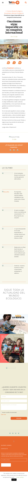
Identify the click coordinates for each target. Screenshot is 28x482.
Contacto (4, 448)
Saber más (3, 414)
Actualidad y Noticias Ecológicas (13, 13)
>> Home (8, 11)
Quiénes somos (6, 445)
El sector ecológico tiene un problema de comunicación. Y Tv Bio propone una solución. (20, 214)
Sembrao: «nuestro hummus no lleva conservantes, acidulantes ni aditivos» (19, 269)
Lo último (7, 168)
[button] (3, 2)
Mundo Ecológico (17, 11)
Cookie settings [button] (20, 477)
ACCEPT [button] (14, 479)
